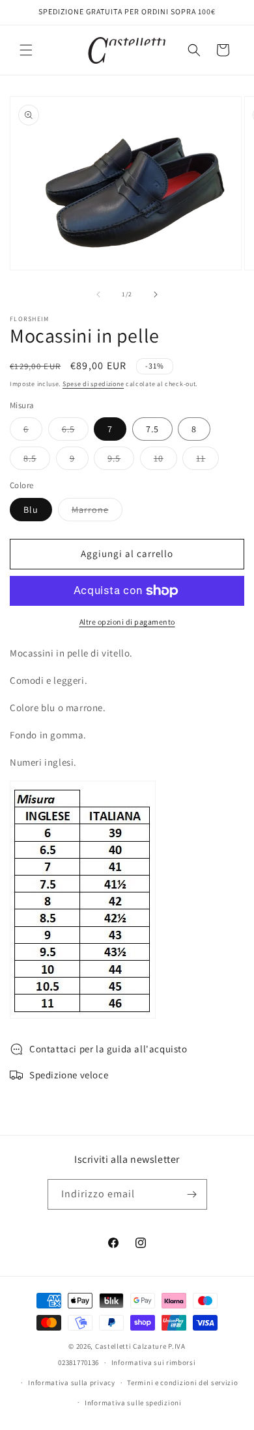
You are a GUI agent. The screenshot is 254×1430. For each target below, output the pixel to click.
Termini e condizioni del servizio (182, 1382)
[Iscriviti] (192, 1194)
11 (207, 461)
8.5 (36, 461)
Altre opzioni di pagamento (127, 622)
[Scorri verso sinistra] (98, 294)
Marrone (97, 512)
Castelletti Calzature (131, 1346)
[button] (26, 50)
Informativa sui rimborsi (153, 1362)
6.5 (75, 431)
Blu (30, 509)
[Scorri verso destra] (155, 294)
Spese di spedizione (93, 384)
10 (165, 461)
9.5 (120, 461)
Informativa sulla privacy (71, 1382)
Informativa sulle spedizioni (133, 1402)
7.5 (152, 429)
